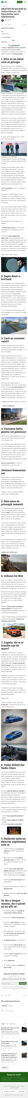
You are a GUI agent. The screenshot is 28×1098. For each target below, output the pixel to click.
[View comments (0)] (6, 24)
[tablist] (7, 1005)
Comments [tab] (4, 1005)
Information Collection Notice (15, 988)
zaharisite (11, 960)
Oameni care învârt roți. (9, 552)
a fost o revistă (13, 953)
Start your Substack (10, 1091)
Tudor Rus (10, 1048)
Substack (7, 1095)
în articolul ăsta (17, 387)
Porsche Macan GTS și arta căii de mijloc (9, 1042)
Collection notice (14, 1087)
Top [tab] (3, 1023)
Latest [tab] (6, 1023)
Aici (3, 401)
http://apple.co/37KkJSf (15, 820)
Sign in (25, 2)
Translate (4, 6)
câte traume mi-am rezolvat (15, 933)
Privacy (18, 1086)
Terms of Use (21, 986)
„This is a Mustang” (8, 406)
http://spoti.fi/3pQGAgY (15, 816)
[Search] (25, 1023)
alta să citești (18, 945)
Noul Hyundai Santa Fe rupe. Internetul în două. (10, 1028)
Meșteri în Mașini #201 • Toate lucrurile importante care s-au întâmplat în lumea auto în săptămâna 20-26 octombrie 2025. (10, 1045)
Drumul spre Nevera (8, 227)
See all (4, 1067)
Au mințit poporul (10, 940)
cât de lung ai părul (18, 917)
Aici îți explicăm (6, 188)
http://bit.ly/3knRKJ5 (14, 824)
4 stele (22, 875)
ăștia (8, 512)
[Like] (2, 24)
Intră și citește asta (7, 463)
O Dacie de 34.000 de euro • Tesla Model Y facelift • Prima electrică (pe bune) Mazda (9, 1055)
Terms (22, 1086)
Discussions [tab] (12, 1023)
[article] (14, 1033)
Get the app (21, 1091)
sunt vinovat (14, 922)
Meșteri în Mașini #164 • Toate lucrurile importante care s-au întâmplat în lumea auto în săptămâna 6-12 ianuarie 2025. (10, 1059)
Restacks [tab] (11, 1005)
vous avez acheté (16, 879)
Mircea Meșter (8, 19)
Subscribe (19, 2)
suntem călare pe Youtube (15, 791)
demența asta (8, 888)
